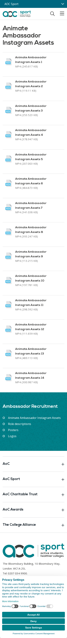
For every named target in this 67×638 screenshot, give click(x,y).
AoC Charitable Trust (20, 494)
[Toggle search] (52, 13)
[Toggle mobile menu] (59, 13)
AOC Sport (11, 4)
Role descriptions (19, 424)
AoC (6, 464)
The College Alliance (19, 525)
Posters (13, 430)
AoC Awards (13, 509)
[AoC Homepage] (17, 13)
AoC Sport (11, 479)
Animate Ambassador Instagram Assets (34, 418)
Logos (12, 436)
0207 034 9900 (17, 573)
